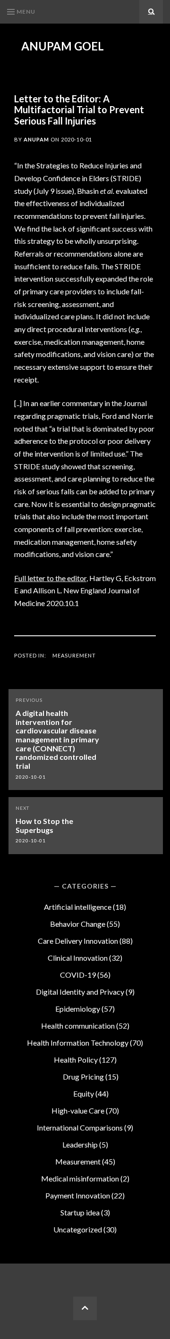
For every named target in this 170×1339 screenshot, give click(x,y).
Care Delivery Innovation (78, 940)
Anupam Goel (62, 46)
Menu (26, 11)
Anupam (36, 139)
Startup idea (80, 1212)
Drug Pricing (83, 1076)
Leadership (80, 1144)
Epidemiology (77, 1008)
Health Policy (76, 1059)
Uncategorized (77, 1229)
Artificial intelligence (77, 906)
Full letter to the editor (50, 578)
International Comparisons (80, 1127)
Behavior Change (77, 923)
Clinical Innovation (78, 957)
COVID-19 (78, 974)
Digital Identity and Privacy (80, 991)
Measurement (74, 655)
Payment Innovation (77, 1195)
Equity (83, 1093)
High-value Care (77, 1110)
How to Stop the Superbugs (44, 825)
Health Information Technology (77, 1042)
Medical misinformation (80, 1178)
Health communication (78, 1025)
